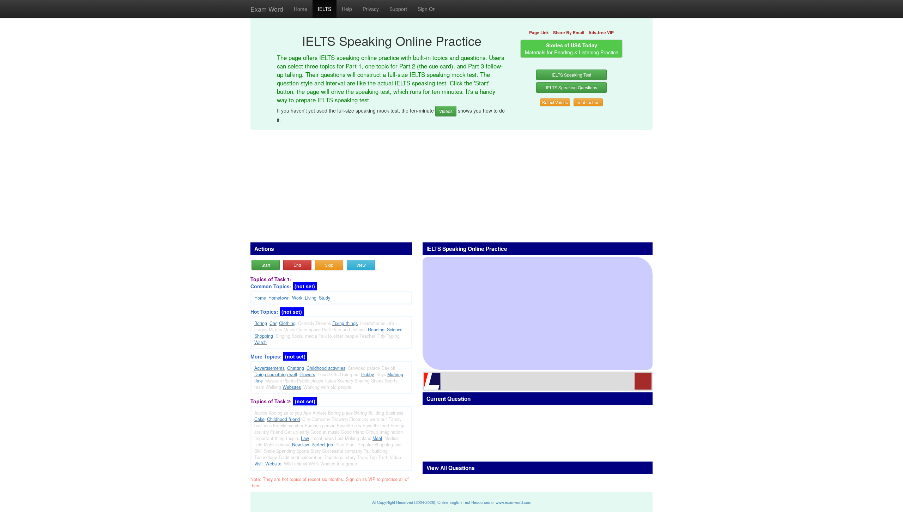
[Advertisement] (451, 182)
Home (300, 8)
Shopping (263, 336)
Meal (377, 438)
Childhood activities (326, 368)
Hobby (367, 374)
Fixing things (345, 323)
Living (310, 298)
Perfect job (322, 444)
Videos (446, 111)
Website (273, 463)
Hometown (279, 298)
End (297, 265)
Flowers (307, 374)
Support (398, 8)
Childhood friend (283, 419)
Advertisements (269, 368)
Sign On (427, 8)
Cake (259, 419)
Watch (260, 342)
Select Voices (555, 102)
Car (273, 323)
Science (394, 329)
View (361, 265)
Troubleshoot (588, 102)
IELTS (324, 8)
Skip (329, 265)
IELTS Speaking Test (571, 75)
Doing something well (275, 374)
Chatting (295, 368)
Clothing (287, 323)
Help (347, 8)
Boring (260, 323)
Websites (292, 387)
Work (297, 298)
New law (300, 444)
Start (265, 265)
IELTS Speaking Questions (571, 87)
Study (324, 298)
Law (305, 438)
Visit (258, 463)
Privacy (371, 8)
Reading (376, 329)
